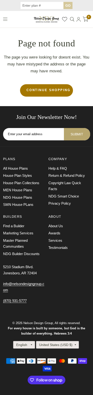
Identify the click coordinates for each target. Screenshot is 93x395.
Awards (54, 233)
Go (68, 5)
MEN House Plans (17, 190)
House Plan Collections (21, 183)
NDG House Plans (17, 197)
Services (55, 240)
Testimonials (58, 248)
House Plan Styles (17, 175)
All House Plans (15, 168)
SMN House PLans (18, 204)
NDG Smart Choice (63, 196)
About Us (55, 226)
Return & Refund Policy (66, 175)
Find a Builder (13, 226)
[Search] (72, 19)
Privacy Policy (59, 203)
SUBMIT (77, 134)
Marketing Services (18, 233)
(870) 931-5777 (15, 301)
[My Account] (78, 19)
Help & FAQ (57, 168)
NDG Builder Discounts (21, 254)
